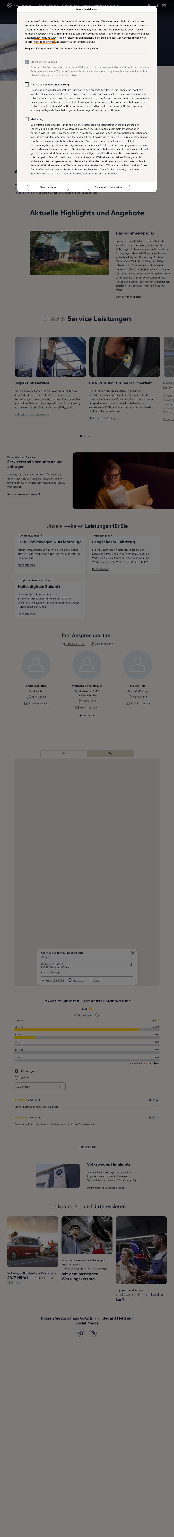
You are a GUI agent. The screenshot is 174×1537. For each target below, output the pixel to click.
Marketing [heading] (37, 119)
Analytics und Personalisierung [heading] (50, 84)
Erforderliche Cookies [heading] (44, 61)
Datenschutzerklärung (82, 41)
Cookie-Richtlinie (44, 41)
